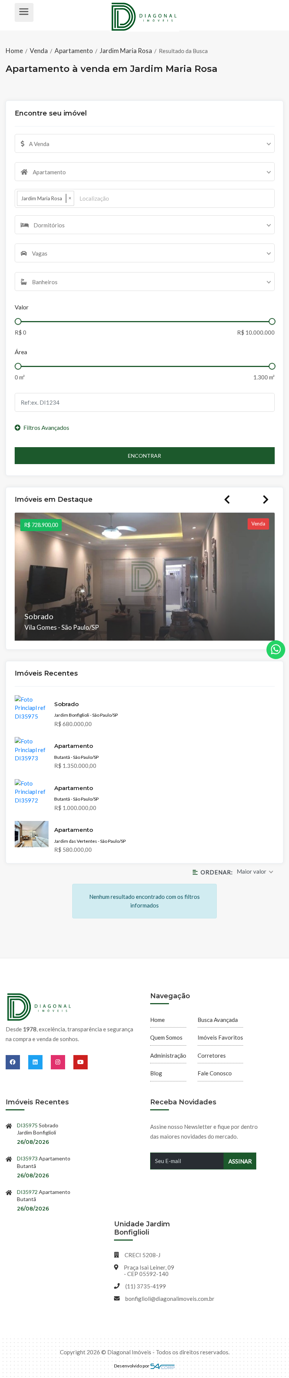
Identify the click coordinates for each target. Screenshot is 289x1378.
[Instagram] (62, 1061)
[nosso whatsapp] (276, 650)
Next (266, 499)
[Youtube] (80, 1061)
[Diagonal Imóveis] (39, 1007)
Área (21, 351)
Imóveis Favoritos (220, 1037)
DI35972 (27, 1192)
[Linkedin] (39, 1061)
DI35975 (27, 1125)
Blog (156, 1073)
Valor (22, 307)
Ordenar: (217, 872)
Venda (39, 51)
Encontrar (144, 455)
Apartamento (74, 51)
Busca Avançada (218, 1019)
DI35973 (27, 1158)
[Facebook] (17, 1061)
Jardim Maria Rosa (126, 51)
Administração (168, 1055)
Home (15, 51)
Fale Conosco (215, 1073)
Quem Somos (166, 1037)
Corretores (212, 1055)
